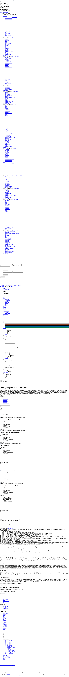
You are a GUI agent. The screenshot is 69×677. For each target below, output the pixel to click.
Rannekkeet (7, 216)
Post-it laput (7, 183)
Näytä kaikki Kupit (8, 73)
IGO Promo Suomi (6, 639)
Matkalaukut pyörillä (8, 134)
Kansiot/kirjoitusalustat (9, 177)
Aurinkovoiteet (7, 57)
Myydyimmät (15, 285)
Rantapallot (7, 240)
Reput (6, 143)
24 (1, 409)
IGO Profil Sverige (8, 644)
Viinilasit (6, 78)
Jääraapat (6, 189)
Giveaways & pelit (6, 36)
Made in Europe (5, 260)
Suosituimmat (5, 400)
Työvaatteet (7, 223)
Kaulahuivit (7, 206)
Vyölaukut (6, 145)
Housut (6, 203)
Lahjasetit (6, 151)
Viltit (5, 123)
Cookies (4, 658)
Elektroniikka (5, 16)
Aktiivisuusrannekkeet (8, 19)
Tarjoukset (2, 285)
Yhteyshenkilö (5, 608)
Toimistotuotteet (7, 184)
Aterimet (6, 107)
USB (5, 34)
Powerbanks (7, 29)
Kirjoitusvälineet (5, 90)
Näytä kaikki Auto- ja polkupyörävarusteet (12, 233)
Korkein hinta (5, 402)
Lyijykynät (6, 98)
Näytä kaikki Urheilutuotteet (9, 251)
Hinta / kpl (4, 328)
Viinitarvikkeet (7, 122)
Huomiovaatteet (7, 204)
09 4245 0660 (2, 286)
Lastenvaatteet (7, 209)
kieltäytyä (8, 674)
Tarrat (6, 52)
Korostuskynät (7, 93)
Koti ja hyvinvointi (6, 103)
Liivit (6, 210)
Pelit (5, 46)
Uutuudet (4, 259)
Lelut (6, 42)
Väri (3, 321)
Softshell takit (7, 221)
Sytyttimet (6, 49)
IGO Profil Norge (8, 652)
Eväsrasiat (6, 108)
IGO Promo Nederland (9, 653)
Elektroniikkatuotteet (8, 18)
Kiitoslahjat (7, 150)
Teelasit (6, 77)
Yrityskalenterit (7, 88)
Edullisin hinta (5, 401)
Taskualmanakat (7, 87)
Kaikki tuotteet (5, 253)
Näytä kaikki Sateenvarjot (9, 248)
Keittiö (6, 106)
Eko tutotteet (6, 285)
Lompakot (6, 211)
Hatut (6, 202)
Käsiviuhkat (7, 205)
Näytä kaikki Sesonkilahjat (9, 159)
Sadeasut (6, 217)
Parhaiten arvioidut (6, 403)
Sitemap (4, 659)
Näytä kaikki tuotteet (8, 35)
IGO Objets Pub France (9, 646)
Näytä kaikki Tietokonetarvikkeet (10, 33)
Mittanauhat (7, 191)
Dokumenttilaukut (8, 127)
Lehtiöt (6, 180)
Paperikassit (7, 140)
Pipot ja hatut (7, 208)
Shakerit (6, 72)
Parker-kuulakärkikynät (9, 96)
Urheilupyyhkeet (7, 120)
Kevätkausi (7, 155)
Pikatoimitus (7, 152)
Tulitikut (6, 53)
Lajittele (2, 396)
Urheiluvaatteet (7, 225)
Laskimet (6, 179)
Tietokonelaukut (7, 131)
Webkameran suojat (8, 32)
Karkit (6, 164)
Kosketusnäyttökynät (8, 95)
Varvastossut (7, 226)
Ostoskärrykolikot (8, 43)
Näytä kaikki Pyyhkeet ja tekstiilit (10, 121)
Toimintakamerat (7, 20)
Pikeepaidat (7, 212)
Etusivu (4, 288)
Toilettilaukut (7, 66)
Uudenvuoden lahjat (8, 160)
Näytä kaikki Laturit (8, 28)
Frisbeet (6, 234)
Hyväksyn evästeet (3, 676)
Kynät (6, 99)
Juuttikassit (6, 129)
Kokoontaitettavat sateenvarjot (10, 246)
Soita (12, 286)
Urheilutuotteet (7, 249)
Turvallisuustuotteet (8, 193)
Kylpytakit (6, 312)
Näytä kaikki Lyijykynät (9, 101)
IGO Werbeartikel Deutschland (10, 647)
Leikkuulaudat (7, 111)
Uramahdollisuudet (6, 601)
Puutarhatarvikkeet (8, 239)
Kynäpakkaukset (7, 92)
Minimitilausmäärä (6, 341)
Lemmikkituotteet (8, 238)
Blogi (4, 261)
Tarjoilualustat (7, 170)
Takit (5, 220)
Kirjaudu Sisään (5, 270)
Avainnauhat (7, 39)
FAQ (4, 262)
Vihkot (4, 616)
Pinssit (6, 47)
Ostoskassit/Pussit (8, 139)
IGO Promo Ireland (8, 648)
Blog (3, 602)
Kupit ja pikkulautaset (8, 74)
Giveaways (7, 40)
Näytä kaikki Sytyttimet (9, 51)
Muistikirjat (7, 181)
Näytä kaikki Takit (8, 222)
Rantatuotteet (7, 241)
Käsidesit (6, 62)
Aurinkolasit (7, 200)
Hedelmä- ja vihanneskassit (9, 128)
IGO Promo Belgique (8, 643)
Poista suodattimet (6, 415)
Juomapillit (6, 109)
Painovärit (4, 348)
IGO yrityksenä (5, 599)
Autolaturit (6, 25)
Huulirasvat (7, 59)
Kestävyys (4, 600)
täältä (19, 675)
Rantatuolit (6, 243)
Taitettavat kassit (7, 144)
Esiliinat (6, 105)
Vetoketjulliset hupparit (9, 227)
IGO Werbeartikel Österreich (10, 640)
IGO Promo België (8, 642)
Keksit (6, 172)
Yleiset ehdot (5, 655)
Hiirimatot (6, 176)
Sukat (6, 218)
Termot (6, 81)
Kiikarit (6, 237)
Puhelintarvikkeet (8, 30)
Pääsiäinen (6, 156)
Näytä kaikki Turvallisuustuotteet (10, 195)
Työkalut (6, 196)
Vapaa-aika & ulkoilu (6, 229)
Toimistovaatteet (7, 224)
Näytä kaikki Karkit (8, 168)
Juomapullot (5, 68)
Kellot (6, 114)
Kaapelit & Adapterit (8, 26)
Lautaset (4, 309)
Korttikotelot (7, 178)
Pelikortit (6, 45)
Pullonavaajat (7, 112)
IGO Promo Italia (8, 641)
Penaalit (6, 182)
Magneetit (4, 310)
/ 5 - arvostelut (6, 0)
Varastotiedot (5, 334)
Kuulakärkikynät (7, 94)
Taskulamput (7, 192)
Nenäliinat (6, 65)
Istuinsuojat (7, 232)
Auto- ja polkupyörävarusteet (10, 231)
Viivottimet (7, 185)
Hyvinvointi (7, 60)
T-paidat (6, 219)
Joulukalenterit (7, 149)
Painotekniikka (5, 372)
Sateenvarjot (7, 245)
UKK (21, 285)
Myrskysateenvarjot (8, 247)
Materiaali (4, 362)
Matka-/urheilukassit (8, 133)
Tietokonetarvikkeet (8, 31)
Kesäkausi (6, 154)
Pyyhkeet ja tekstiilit (6, 311)
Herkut (4, 162)
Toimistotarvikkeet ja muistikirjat (8, 174)
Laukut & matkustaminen (7, 125)
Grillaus (6, 236)
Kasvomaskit (7, 64)
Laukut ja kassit (7, 141)
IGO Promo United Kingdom (10, 651)
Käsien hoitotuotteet (8, 63)
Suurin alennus (5, 399)
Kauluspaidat (7, 207)
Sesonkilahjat (7, 153)
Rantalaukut (7, 142)
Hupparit (4, 628)
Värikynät (6, 100)
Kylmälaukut (7, 132)
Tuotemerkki (5, 368)
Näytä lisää (2, 394)
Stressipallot (7, 48)
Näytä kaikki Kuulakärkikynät (10, 97)
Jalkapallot (6, 250)
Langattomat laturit (8, 27)
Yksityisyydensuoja (6, 656)
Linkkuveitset (7, 190)
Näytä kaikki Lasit (8, 79)
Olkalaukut (7, 138)
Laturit (6, 24)
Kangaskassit (7, 130)
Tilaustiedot (5, 607)
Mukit (6, 80)
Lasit (5, 75)
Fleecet (6, 201)
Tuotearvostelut (5, 358)
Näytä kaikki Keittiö (8, 113)
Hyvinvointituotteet (6, 55)
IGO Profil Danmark (8, 645)
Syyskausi (6, 157)
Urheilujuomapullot (8, 82)
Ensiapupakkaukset (8, 58)
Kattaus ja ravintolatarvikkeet (10, 169)
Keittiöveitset (7, 110)
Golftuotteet (7, 235)
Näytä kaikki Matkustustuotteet (10, 137)
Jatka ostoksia (5, 283)
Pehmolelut (7, 44)
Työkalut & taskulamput (7, 187)
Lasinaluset (7, 116)
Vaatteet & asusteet (6, 198)
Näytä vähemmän (7, 394)
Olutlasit (6, 76)
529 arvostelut (10, 528)
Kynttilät (6, 115)
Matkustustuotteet (8, 135)
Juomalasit (4, 627)
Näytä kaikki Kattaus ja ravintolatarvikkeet (12, 171)
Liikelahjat (4, 147)
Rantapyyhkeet (7, 242)
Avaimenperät (7, 38)
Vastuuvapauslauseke (6, 657)
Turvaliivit (6, 194)
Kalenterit (4, 84)
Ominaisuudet (5, 337)
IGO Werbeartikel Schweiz (9, 650)
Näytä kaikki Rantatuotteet (9, 244)
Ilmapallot (6, 41)
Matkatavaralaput (8, 136)
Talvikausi (6, 158)
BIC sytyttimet (7, 50)
